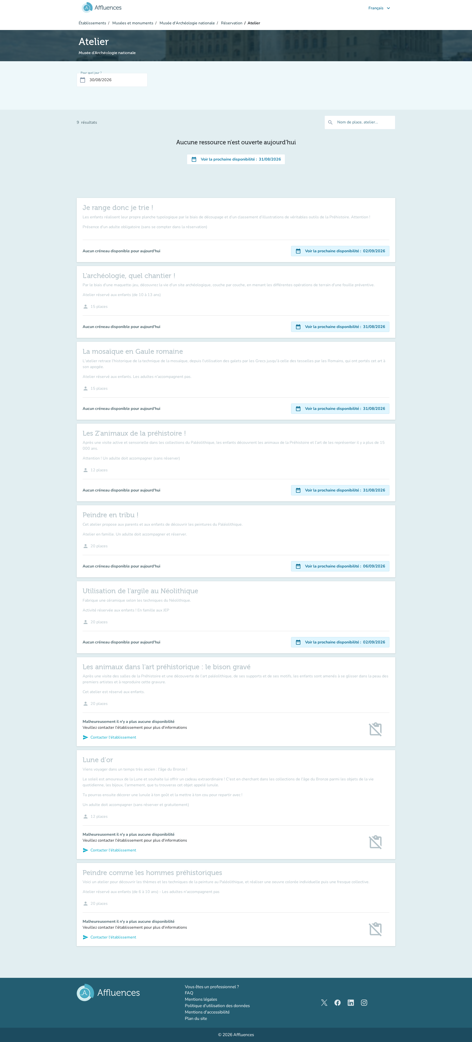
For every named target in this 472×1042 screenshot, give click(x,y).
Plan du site (196, 1018)
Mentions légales (201, 999)
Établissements (92, 23)
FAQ (189, 993)
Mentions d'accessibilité (207, 1012)
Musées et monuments (132, 23)
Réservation (231, 23)
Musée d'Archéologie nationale (187, 23)
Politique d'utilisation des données (217, 1006)
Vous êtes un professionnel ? (226, 987)
